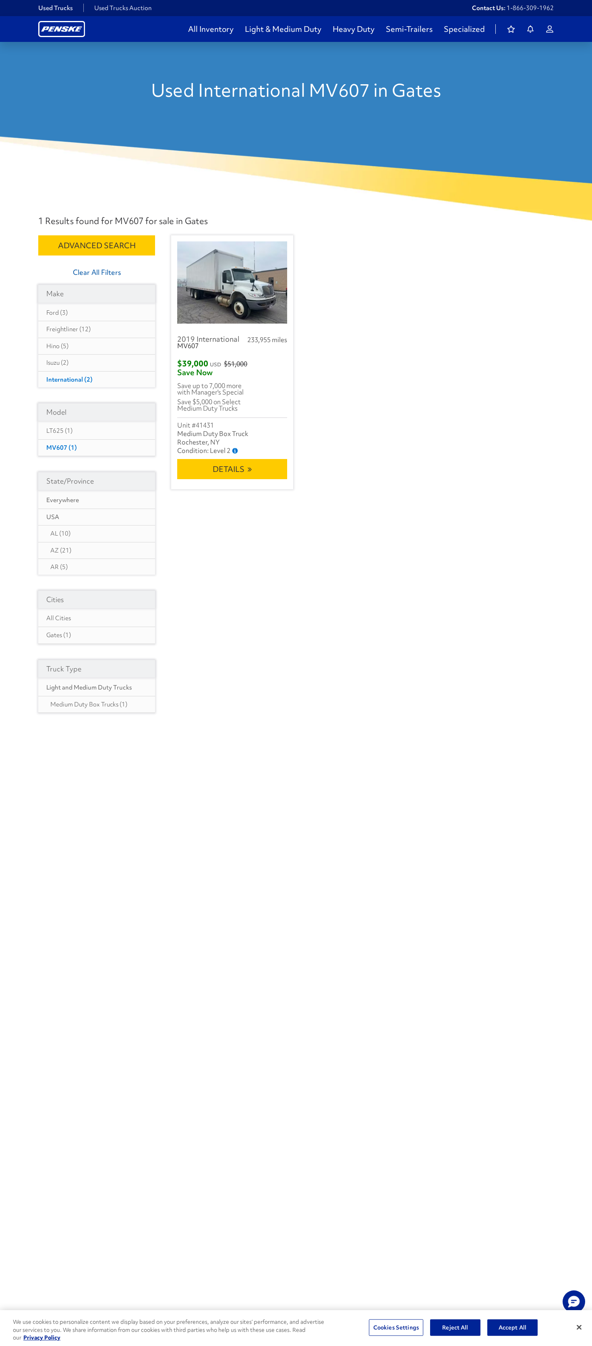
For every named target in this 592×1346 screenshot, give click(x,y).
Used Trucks (55, 8)
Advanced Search (97, 245)
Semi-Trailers (409, 29)
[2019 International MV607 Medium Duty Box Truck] (232, 282)
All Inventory (211, 29)
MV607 (61, 448)
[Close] (579, 1327)
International (69, 380)
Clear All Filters (97, 272)
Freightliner (68, 329)
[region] (296, 1328)
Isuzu (57, 363)
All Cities (58, 618)
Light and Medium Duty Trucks (89, 687)
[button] (574, 1301)
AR (59, 567)
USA (52, 517)
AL (60, 534)
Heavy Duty (354, 29)
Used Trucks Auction (123, 8)
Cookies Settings (396, 1327)
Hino (57, 346)
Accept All (512, 1327)
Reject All (455, 1327)
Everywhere (62, 500)
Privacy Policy (41, 1337)
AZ (60, 550)
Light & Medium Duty (283, 29)
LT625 (59, 431)
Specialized (464, 29)
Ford (57, 313)
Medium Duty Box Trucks (88, 704)
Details (228, 469)
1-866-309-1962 (530, 8)
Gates (58, 635)
